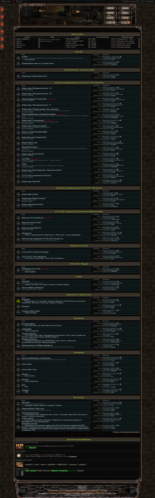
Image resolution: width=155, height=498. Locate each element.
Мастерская (109, 346)
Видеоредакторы (27, 421)
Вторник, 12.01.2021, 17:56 (110, 164)
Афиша (108, 335)
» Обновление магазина (123, 45)
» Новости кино (20, 45)
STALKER (25, 281)
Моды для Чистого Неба (31, 222)
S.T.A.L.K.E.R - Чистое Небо (34, 258)
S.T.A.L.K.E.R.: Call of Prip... (113, 239)
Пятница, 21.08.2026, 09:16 (110, 256)
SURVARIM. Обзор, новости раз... (115, 330)
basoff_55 (33, 470)
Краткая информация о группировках (36, 358)
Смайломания (110, 364)
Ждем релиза (49, 235)
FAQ (13, 1)
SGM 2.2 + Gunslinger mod (113, 228)
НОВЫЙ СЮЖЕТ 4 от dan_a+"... (114, 234)
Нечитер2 (114, 370)
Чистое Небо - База (29, 369)
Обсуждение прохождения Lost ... (115, 160)
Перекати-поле (30, 301)
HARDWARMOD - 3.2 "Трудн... (114, 223)
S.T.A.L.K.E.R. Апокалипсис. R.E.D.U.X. (36, 175)
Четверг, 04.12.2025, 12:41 (110, 153)
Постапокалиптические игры (31, 342)
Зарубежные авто (46, 414)
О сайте (25, 57)
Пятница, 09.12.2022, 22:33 (110, 109)
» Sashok (93, 47)
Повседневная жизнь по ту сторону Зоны (38, 63)
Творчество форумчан (55, 301)
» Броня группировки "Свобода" (75, 45)
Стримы (79, 276)
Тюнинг (55, 414)
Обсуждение (26, 233)
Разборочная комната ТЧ (113, 270)
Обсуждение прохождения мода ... (115, 143)
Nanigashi (114, 123)
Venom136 (114, 235)
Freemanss (72, 464)
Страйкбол (50, 405)
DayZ (36, 335)
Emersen (113, 95)
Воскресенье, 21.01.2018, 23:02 (111, 379)
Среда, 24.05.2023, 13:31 (109, 193)
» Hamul (92, 41)
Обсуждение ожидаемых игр (34, 341)
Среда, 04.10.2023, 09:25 (109, 131)
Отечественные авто (32, 414)
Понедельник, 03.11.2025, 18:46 (111, 142)
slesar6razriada (115, 284)
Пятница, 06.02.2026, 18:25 (110, 408)
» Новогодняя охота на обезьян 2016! (127, 41)
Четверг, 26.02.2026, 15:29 (110, 334)
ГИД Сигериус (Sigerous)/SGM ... (115, 194)
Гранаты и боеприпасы (68, 428)
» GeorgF (93, 43)
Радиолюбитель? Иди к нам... (33, 408)
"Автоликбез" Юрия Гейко (68, 414)
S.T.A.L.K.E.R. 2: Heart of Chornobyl (35, 252)
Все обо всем (79, 397)
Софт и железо (27, 418)
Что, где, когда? (41, 301)
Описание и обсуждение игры (114, 257)
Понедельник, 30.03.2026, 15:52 (111, 103)
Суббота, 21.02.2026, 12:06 (110, 75)
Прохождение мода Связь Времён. (115, 199)
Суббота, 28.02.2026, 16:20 (110, 339)
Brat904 (39, 470)
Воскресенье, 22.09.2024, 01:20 (111, 232)
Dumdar (113, 201)
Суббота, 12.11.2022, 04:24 (110, 238)
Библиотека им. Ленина (53, 325)
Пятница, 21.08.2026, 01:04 (110, 323)
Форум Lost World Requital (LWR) (34, 132)
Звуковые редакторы (41, 421)
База (26, 386)
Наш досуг (26, 402)
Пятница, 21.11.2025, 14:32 (110, 98)
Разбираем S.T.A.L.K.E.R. (31, 269)
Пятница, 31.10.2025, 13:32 (110, 287)
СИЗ (33, 430)
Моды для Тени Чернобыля (33, 218)
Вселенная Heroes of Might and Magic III (37, 345)
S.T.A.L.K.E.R (29, 335)
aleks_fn (113, 177)
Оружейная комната (29, 424)
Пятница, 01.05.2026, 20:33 (110, 114)
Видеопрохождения (49, 342)
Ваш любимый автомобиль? (113, 414)
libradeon (113, 144)
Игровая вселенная (29, 339)
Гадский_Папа (115, 219)
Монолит (25, 379)
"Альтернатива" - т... (111, 121)
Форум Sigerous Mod (30, 194)
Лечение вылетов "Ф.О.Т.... (113, 154)
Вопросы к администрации (113, 58)
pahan (43, 464)
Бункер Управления (31, 381)
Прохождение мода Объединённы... (115, 89)
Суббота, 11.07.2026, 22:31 (110, 368)
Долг (24, 385)
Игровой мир (79, 318)
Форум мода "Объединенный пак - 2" (36, 105)
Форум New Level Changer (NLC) (34, 137)
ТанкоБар (108, 311)
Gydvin (113, 229)
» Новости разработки (22, 39)
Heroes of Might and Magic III (32, 288)
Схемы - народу (110, 409)
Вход (143, 1)
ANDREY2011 (61, 464)
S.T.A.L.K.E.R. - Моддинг (79, 264)
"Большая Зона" (110, 217)
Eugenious (114, 64)
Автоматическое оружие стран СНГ (46, 425)
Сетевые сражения (29, 334)
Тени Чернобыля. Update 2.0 (113, 340)
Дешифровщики (110, 306)
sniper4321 (28, 464)
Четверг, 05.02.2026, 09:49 (110, 227)
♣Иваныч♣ (32, 447)
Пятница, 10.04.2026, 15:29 (110, 87)
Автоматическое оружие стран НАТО (71, 425)
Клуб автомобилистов (30, 413)
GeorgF (113, 77)
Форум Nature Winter (30, 147)
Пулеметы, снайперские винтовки (33, 427)
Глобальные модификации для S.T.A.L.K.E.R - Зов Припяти (79, 188)
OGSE (24, 164)
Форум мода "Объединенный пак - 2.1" (37, 88)
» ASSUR (93, 45)
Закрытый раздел (31, 312)
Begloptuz (114, 111)
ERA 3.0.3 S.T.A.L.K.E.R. (112, 288)
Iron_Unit (113, 182)
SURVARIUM (26, 329)
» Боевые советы (70, 43)
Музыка (36, 405)
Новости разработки (32, 331)
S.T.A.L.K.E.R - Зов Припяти (54, 258)
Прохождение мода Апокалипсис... (115, 176)
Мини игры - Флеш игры (40, 302)
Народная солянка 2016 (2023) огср (115, 99)
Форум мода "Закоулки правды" (34, 126)
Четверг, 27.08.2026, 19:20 (110, 299)
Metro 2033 (28, 325)
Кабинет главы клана (111, 391)
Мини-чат (19, 1)
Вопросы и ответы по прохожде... (115, 94)
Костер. (108, 385)
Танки (68, 335)
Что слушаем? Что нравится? (114, 403)
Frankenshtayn (115, 342)
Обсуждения (29, 425)
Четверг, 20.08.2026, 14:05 (110, 413)
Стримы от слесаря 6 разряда (59, 284)
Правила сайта (6, 1)
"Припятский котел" (111, 76)
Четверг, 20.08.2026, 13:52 (110, 126)
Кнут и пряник (30, 59)
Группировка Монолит (112, 380)
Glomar (113, 331)
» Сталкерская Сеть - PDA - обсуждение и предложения (133, 39)
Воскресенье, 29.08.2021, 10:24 (111, 328)
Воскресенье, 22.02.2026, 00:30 (111, 305)
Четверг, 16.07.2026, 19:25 (110, 93)
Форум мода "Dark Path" (31, 181)
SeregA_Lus (114, 240)
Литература (29, 405)
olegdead (82, 464)
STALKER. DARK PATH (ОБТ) (114, 181)
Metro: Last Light (38, 325)
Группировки (79, 352)
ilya (112, 376)
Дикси (113, 150)
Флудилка (26, 299)
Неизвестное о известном (113, 420)
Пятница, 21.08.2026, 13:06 (110, 203)
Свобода (25, 390)
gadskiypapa (114, 117)
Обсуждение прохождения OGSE (115, 165)
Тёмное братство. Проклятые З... (115, 170)
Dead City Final (110, 205)
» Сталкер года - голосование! (125, 43)
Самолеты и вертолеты (36, 416)
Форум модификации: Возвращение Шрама (39, 114)
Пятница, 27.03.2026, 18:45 (110, 281)
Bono (112, 381)
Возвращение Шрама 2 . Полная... (115, 116)
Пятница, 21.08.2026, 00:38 (110, 62)
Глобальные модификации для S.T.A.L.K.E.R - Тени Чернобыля (79, 82)
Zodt (36, 464)
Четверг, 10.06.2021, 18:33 (110, 169)
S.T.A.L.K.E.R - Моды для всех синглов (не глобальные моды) (79, 211)
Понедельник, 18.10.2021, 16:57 (111, 180)
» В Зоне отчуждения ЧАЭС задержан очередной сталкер (83, 41)
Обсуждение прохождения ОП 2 (114, 105)
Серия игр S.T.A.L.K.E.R (79, 246)
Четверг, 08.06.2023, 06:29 (110, 222)
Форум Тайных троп (29, 143)
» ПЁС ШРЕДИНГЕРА (72, 39)
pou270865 (51, 464)
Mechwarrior (61, 335)
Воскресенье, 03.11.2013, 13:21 (111, 373)
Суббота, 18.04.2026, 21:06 (110, 216)
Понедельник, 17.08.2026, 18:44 (111, 402)
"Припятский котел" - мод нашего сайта (78, 70)
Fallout (73, 335)
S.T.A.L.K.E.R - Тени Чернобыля (34, 257)
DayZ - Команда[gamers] (47, 335)
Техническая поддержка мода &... (115, 127)
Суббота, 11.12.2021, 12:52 (110, 147)
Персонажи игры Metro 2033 (113, 324)
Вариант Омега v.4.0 (111, 132)
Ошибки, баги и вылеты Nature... (115, 149)
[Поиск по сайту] (106, 22)
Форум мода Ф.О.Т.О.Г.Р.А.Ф (33, 154)
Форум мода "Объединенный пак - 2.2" (37, 94)
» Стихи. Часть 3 (70, 47)
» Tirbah (92, 39)
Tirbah (113, 90)
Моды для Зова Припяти (31, 228)
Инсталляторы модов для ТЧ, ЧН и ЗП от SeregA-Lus (42, 239)
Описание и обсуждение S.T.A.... (115, 252)
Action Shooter (61, 341)
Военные (25, 374)
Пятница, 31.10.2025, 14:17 (110, 344)
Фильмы (43, 405)
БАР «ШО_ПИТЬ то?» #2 (112, 301)
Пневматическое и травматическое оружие (44, 428)
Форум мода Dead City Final (32, 204)
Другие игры (34, 337)
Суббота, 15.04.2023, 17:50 (110, 310)
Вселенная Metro (28, 324)
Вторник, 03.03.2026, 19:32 (110, 158)
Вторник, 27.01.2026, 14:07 (110, 363)
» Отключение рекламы (122, 47)
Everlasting (114, 206)
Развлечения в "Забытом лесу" (79, 295)
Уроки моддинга (30, 271)
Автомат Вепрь (110, 427)
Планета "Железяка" (45, 420)
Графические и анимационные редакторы (67, 420)
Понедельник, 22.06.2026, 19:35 (111, 389)
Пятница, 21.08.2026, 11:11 (110, 250)
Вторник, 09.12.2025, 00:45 (110, 269)
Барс (112, 128)
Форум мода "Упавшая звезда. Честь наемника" (40, 109)
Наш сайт (78, 52)
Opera (109, 493)
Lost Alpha (26, 159)
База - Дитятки (30, 376)
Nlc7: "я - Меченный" (111, 138)
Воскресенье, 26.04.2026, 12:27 (111, 357)
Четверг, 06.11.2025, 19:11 (110, 198)
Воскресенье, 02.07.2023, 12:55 (111, 120)
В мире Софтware (31, 420)
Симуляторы (71, 341)
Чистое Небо (27, 364)
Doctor (113, 195)
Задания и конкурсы (57, 302)
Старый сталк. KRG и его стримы (36, 284)
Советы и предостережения (34, 235)
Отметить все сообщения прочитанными (126, 432)
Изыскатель (46, 470)
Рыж (112, 405)
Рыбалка (59, 405)
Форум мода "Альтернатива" (33, 120)
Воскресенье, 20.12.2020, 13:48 (111, 136)
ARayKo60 (114, 271)
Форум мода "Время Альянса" (34, 198)
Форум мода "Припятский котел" (34, 76)
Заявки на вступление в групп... (114, 358)
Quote (113, 59)
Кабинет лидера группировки (114, 369)
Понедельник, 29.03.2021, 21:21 (111, 384)
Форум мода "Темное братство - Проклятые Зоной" (42, 170)
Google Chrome (99, 493)
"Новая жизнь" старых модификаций (67, 235)
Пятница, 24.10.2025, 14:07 (110, 425)
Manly (112, 360)
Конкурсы (25, 306)
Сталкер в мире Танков (31, 311)
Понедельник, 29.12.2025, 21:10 (111, 418)
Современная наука (111, 63)
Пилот (30, 201)
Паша (112, 224)
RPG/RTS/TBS (50, 341)
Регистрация (150, 1)
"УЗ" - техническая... (111, 110)
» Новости (18, 41)
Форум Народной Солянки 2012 (34, 99)
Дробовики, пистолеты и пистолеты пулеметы (62, 427)
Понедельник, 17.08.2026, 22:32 (111, 56)
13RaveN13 (114, 166)
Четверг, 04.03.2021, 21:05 (110, 175)
